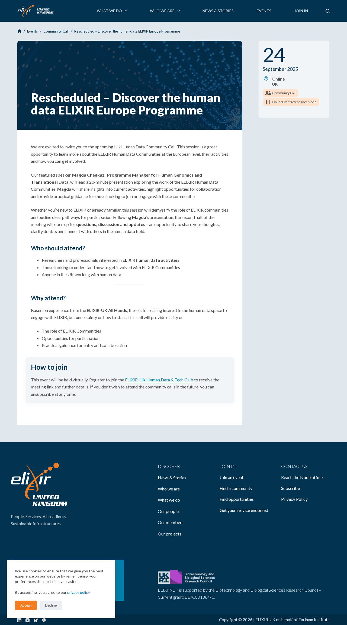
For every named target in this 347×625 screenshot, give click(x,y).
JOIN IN (228, 466)
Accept (25, 605)
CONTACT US (294, 466)
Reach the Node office (302, 477)
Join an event (231, 477)
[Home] (19, 31)
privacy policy (78, 592)
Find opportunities (237, 499)
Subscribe (290, 488)
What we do (109, 10)
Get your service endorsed (244, 510)
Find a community (236, 488)
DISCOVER (169, 466)
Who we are (162, 10)
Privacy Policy (294, 499)
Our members (171, 522)
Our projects (169, 533)
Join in (301, 10)
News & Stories (218, 10)
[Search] (328, 11)
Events (264, 10)
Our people (168, 511)
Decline (51, 605)
